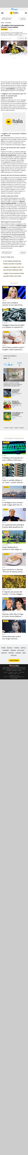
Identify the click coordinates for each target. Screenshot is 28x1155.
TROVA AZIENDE (14, 660)
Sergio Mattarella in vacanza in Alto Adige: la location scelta (11, 549)
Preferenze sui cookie (12, 673)
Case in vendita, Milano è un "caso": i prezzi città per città (12, 482)
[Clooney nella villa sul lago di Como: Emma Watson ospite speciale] (14, 603)
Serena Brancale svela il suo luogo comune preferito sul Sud (11, 638)
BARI (24, 653)
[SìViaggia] (14, 9)
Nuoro (4, 500)
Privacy (16, 672)
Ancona (11, 29)
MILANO (9, 648)
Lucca (3, 567)
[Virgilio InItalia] (14, 13)
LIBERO (4, 667)
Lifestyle (6, 287)
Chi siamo (5, 672)
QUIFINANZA (8, 670)
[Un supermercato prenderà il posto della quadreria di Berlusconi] (14, 514)
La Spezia (4, 323)
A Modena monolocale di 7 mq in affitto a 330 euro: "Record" (12, 460)
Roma (3, 634)
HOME (2, 22)
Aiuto (19, 673)
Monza (4, 522)
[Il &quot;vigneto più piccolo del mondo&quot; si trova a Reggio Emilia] (14, 581)
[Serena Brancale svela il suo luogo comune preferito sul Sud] (14, 626)
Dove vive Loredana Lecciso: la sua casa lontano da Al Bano (13, 305)
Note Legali (11, 672)
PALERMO (6, 650)
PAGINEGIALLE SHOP (21, 667)
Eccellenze (4, 29)
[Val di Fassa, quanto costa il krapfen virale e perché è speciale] (14, 337)
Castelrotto (5, 545)
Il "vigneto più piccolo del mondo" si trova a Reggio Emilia (12, 594)
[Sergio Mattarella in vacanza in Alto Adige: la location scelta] (14, 537)
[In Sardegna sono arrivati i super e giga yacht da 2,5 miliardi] (14, 492)
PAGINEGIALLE (13, 667)
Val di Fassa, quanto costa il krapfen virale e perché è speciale (13, 349)
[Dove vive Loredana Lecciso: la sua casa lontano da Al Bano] (14, 292)
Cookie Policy (21, 672)
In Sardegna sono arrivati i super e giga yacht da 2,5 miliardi (12, 504)
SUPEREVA (19, 670)
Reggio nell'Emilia (7, 589)
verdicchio (7, 162)
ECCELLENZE (8, 22)
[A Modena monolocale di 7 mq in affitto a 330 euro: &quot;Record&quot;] (14, 447)
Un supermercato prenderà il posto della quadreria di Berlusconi (13, 527)
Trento (4, 345)
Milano (4, 300)
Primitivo (19, 179)
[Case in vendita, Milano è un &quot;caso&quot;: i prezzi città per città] (14, 470)
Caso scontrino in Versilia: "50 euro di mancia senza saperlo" (12, 571)
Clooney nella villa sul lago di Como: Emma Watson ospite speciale (12, 616)
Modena (4, 455)
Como (3, 612)
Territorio (6, 442)
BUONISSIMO (14, 670)
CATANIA (18, 653)
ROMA (3, 648)
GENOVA (4, 653)
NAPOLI (23, 648)
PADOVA (13, 655)
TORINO (16, 648)
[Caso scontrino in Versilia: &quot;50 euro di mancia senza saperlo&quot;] (14, 559)
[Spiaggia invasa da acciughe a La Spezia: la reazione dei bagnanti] (14, 314)
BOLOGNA (20, 650)
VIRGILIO (8, 667)
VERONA (11, 653)
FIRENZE (13, 650)
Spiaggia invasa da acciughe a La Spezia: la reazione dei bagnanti (13, 327)
